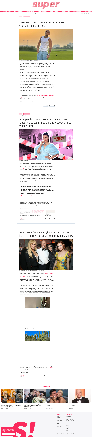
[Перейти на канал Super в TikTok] (69, 434)
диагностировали (49, 273)
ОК (8, 433)
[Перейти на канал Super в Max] (81, 14)
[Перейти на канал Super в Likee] (71, 434)
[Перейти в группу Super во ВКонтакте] (83, 14)
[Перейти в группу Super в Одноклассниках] (87, 14)
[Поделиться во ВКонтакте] (50, 106)
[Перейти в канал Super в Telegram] (85, 14)
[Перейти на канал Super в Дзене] (89, 14)
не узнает (50, 367)
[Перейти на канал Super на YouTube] (67, 434)
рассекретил (23, 168)
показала (32, 165)
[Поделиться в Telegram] (52, 106)
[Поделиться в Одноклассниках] (54, 106)
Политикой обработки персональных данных (8, 430)
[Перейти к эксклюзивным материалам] (46, 11)
